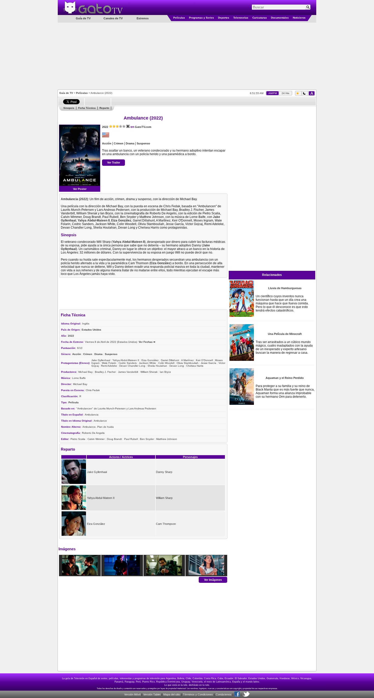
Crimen (118, 143)
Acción (106, 143)
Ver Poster (80, 188)
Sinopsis (68, 108)
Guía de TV (66, 93)
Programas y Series (201, 17)
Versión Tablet (152, 694)
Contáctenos (224, 694)
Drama (130, 143)
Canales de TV (113, 18)
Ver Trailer (113, 162)
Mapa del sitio (171, 694)
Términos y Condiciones (198, 694)
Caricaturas (259, 17)
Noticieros (299, 17)
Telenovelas (240, 17)
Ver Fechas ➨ (147, 341)
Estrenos (143, 18)
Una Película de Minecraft (285, 333)
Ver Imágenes (213, 579)
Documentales (280, 17)
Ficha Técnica (87, 108)
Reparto (104, 108)
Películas (179, 17)
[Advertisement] (187, 55)
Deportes (223, 17)
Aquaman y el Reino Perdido (285, 377)
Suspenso (143, 143)
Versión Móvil (132, 694)
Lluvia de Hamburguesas (284, 288)
